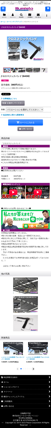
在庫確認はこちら (10, 98)
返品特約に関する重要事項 (13, 115)
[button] (3, 9)
